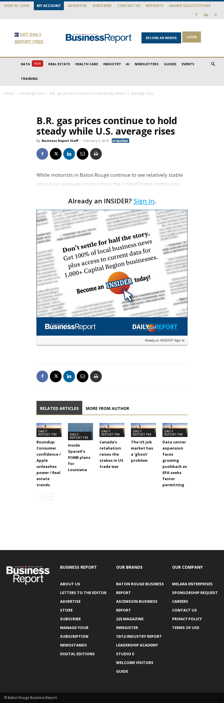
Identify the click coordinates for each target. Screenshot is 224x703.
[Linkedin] (206, 14)
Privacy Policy (187, 618)
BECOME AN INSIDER (161, 38)
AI (128, 64)
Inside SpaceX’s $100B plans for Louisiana (79, 457)
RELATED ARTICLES (59, 408)
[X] (215, 14)
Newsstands (73, 645)
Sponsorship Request (195, 592)
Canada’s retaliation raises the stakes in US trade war (111, 454)
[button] (213, 64)
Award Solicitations (190, 5)
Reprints (154, 5)
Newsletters (147, 64)
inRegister (127, 627)
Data (31, 63)
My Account (49, 5)
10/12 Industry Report (139, 636)
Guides (170, 64)
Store (66, 610)
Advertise (77, 5)
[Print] (96, 154)
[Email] (82, 154)
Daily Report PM (47, 432)
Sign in (144, 200)
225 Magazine (130, 618)
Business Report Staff (60, 140)
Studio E (125, 653)
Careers (180, 601)
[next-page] (49, 496)
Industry (112, 64)
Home (9, 93)
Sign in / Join (16, 5)
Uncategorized (32, 93)
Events (188, 64)
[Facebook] (196, 14)
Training (29, 78)
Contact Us (128, 5)
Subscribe (102, 5)
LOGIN (192, 37)
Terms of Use (185, 627)
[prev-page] (40, 496)
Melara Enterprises (192, 583)
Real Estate (59, 64)
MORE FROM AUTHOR (107, 408)
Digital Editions (77, 653)
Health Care (86, 64)
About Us (70, 583)
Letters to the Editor (83, 592)
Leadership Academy (137, 645)
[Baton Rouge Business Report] (98, 38)
